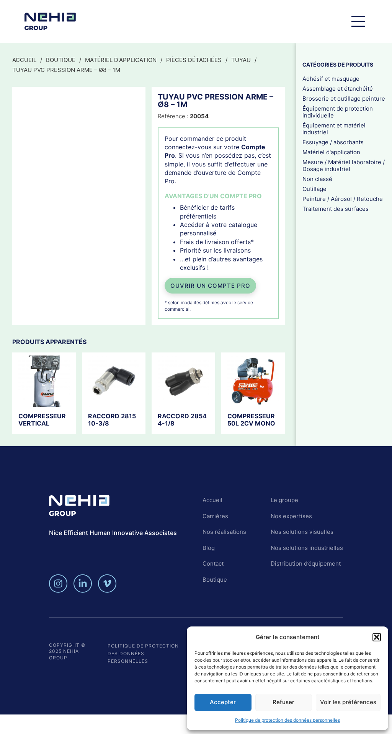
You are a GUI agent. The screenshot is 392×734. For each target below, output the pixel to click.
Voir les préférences (348, 702)
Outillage (314, 188)
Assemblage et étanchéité (337, 88)
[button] (377, 637)
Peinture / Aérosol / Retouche (342, 198)
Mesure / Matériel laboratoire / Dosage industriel (343, 165)
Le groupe (284, 500)
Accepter (223, 702)
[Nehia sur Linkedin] (83, 583)
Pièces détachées (194, 60)
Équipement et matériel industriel (334, 129)
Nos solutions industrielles (307, 547)
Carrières (215, 516)
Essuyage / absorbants (333, 142)
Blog (209, 547)
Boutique (60, 60)
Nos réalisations (224, 531)
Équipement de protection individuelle (337, 112)
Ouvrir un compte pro (210, 285)
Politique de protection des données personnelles (287, 720)
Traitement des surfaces (335, 208)
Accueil (24, 60)
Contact (213, 563)
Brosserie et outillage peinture (343, 98)
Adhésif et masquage (330, 78)
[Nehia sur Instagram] (58, 583)
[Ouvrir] (358, 21)
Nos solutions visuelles (302, 531)
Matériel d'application (121, 60)
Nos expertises (291, 516)
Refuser (283, 702)
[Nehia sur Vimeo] (107, 583)
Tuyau (241, 60)
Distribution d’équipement (306, 563)
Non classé (317, 179)
